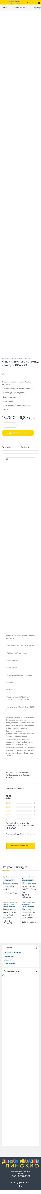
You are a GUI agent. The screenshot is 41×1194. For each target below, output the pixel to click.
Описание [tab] (6, 447)
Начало (4, 7)
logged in (18, 834)
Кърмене (25, 877)
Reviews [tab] (25, 447)
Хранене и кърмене (20, 7)
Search (28, 2)
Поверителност (10, 963)
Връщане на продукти (12, 953)
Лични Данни (9, 956)
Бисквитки (8, 960)
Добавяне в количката (19, 433)
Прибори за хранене (9, 358)
